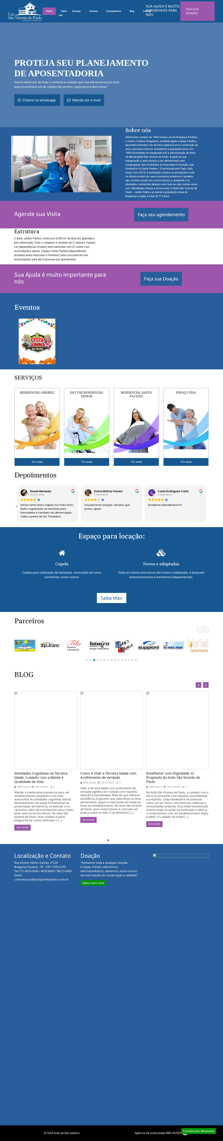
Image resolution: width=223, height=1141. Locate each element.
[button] (17, 506)
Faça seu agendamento (161, 214)
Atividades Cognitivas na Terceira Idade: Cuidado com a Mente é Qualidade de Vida (178, 777)
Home (49, 11)
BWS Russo (29, 782)
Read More (28, 819)
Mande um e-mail (86, 100)
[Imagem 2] (37, 341)
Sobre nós (63, 13)
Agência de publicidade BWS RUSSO (158, 1133)
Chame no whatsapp (39, 100)
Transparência (113, 11)
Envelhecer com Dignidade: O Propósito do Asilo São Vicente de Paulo (113, 777)
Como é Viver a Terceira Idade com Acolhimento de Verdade (48, 775)
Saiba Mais (111, 598)
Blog (132, 11)
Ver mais (37, 462)
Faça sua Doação (161, 279)
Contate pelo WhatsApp (198, 1131)
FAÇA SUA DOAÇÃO (192, 11)
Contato (147, 11)
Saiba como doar (93, 883)
